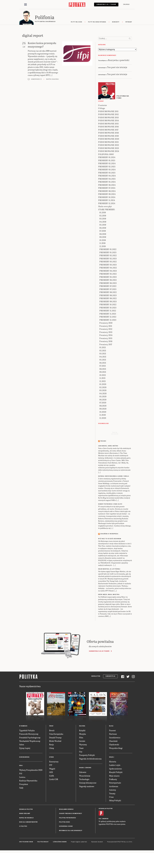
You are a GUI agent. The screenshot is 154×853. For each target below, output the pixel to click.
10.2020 (102, 411)
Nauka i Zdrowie (85, 767)
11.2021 (102, 378)
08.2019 (102, 234)
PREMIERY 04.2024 (107, 175)
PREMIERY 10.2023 (107, 307)
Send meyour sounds (114, 433)
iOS (100, 818)
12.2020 (102, 418)
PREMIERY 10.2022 (107, 304)
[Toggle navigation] (25, 5)
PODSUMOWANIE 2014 (108, 120)
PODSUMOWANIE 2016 (108, 126)
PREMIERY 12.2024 (106, 203)
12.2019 (102, 246)
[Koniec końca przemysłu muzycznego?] (77, 60)
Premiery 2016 (105, 341)
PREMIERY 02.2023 (108, 258)
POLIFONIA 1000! (106, 154)
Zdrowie (82, 772)
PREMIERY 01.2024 (106, 157)
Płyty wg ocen (76, 22)
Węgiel (52, 768)
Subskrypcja (110, 676)
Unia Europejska (56, 734)
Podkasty (113, 779)
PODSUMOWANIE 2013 (108, 117)
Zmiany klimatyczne (87, 782)
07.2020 (102, 402)
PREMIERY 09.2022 (108, 298)
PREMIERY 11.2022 (107, 310)
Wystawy (83, 744)
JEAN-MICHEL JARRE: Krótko (108, 446)
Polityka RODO (64, 822)
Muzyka (82, 734)
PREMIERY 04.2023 (108, 270)
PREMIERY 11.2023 (107, 313)
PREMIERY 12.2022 (107, 316)
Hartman (113, 734)
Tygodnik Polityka (27, 730)
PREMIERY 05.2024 (107, 181)
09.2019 (102, 237)
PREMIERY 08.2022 (108, 292)
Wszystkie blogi (115, 748)
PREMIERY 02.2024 (107, 163)
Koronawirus (24, 757)
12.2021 (102, 381)
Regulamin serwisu (66, 809)
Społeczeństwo (115, 768)
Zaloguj (126, 4)
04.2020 (103, 393)
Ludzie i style (114, 765)
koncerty (115, 22)
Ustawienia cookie (66, 826)
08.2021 (102, 369)
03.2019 (102, 218)
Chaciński (113, 741)
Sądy (21, 787)
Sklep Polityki (115, 800)
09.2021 (102, 372)
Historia (112, 761)
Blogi (111, 726)
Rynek (51, 757)
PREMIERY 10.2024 (106, 197)
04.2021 (102, 356)
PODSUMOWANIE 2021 (108, 142)
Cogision (78, 842)
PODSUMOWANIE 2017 (108, 129)
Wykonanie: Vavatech (97, 842)
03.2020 (102, 390)
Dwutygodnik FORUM (26, 842)
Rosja (51, 744)
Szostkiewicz (114, 737)
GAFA (51, 775)
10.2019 (102, 240)
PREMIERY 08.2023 (108, 295)
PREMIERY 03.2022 (108, 261)
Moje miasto (114, 775)
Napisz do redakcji (26, 818)
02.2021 (102, 350)
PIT (50, 765)
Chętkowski (114, 744)
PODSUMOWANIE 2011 (108, 111)
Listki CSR (53, 779)
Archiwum (113, 786)
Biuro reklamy (24, 813)
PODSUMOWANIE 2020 (108, 138)
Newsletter (95, 676)
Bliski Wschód (55, 741)
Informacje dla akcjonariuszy (70, 830)
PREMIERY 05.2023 (108, 277)
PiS (20, 773)
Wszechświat (84, 775)
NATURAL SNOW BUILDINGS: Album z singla (113, 476)
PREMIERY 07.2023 (107, 289)
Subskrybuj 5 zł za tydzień (99, 651)
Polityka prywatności (67, 818)
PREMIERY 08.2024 (107, 191)
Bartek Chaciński (52, 79)
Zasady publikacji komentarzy (70, 813)
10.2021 (102, 375)
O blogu (101, 108)
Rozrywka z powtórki (118, 60)
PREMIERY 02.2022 (108, 255)
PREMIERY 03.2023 (108, 264)
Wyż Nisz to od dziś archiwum (109, 538)
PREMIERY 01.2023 (107, 252)
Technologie (84, 779)
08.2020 (102, 405)
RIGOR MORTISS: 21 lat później (109, 569)
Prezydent (23, 784)
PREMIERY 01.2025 (106, 160)
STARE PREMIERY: (106, 209)
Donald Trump (55, 737)
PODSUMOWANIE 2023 (108, 148)
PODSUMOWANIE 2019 (108, 135)
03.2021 (102, 353)
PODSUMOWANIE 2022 (108, 145)
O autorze (102, 105)
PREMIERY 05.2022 (108, 273)
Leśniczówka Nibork (60, 842)
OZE (51, 772)
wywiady (128, 22)
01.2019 (102, 212)
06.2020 (102, 399)
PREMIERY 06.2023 (108, 283)
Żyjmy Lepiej (24, 748)
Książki (82, 730)
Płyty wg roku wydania (97, 22)
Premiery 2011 (105, 326)
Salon (21, 744)
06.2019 (102, 227)
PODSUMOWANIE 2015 (108, 123)
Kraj (21, 765)
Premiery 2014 (105, 335)
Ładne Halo (84, 842)
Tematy (112, 793)
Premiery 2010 (105, 322)
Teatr (81, 748)
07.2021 (102, 365)
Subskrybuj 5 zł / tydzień (106, 4)
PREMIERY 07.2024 (106, 188)
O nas (111, 797)
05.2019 (102, 224)
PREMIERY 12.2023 (107, 319)
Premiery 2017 (105, 344)
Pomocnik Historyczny (28, 734)
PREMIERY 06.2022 (108, 280)
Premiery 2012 (105, 329)
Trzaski (103, 441)
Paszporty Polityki (87, 755)
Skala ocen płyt (105, 206)
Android (105, 818)
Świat (51, 726)
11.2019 (102, 243)
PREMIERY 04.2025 (107, 178)
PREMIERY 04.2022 (108, 267)
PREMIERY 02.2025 (106, 166)
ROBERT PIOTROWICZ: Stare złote (110, 504)
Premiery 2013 (105, 332)
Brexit (52, 730)
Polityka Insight (42, 842)
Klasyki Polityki (115, 772)
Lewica (22, 777)
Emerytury (53, 761)
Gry (80, 751)
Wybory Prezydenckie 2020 (30, 770)
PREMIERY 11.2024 (106, 200)
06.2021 (102, 362)
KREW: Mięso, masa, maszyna (108, 594)
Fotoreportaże (115, 782)
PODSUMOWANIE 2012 (108, 114)
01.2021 (102, 347)
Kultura (82, 726)
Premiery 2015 (105, 338)
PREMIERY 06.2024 (107, 185)
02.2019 (102, 215)
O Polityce (23, 826)
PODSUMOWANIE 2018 (108, 132)
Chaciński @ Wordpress (109, 534)
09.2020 (102, 408)
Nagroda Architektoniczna (90, 758)
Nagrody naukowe (86, 786)
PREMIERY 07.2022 (107, 286)
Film (81, 737)
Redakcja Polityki (26, 809)
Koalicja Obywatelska (28, 780)
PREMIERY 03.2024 (107, 169)
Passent (112, 730)
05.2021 (102, 359)
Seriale (82, 741)
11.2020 (102, 414)
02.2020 (102, 387)
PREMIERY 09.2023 (108, 301)
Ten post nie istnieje (117, 67)
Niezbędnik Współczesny (29, 741)
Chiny (51, 748)
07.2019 (102, 230)
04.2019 (102, 221)
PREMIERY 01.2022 (107, 249)
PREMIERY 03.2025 (106, 172)
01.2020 (102, 384)
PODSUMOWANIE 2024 (108, 151)
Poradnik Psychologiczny (29, 737)
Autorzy (112, 789)
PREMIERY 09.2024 (107, 194)
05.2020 (102, 396)
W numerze (23, 726)
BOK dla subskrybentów (28, 822)
